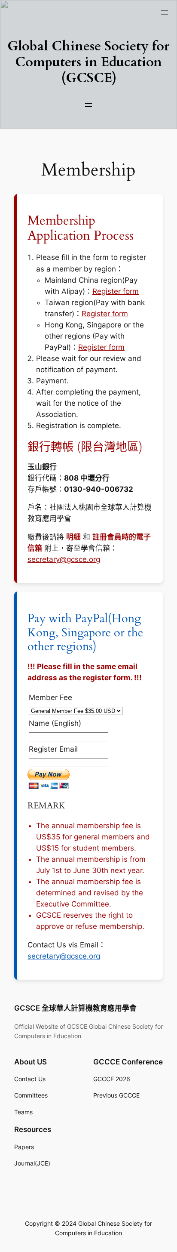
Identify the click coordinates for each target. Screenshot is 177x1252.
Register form (115, 291)
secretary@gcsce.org (63, 559)
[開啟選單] (164, 12)
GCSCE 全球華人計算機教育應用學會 (75, 1008)
